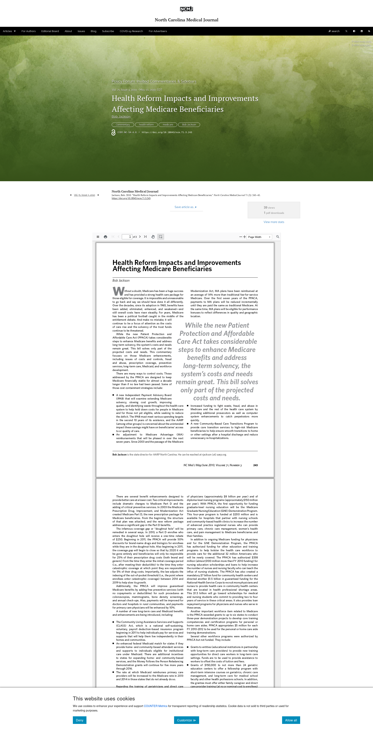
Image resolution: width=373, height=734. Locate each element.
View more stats (274, 222)
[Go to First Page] (113, 236)
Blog (93, 31)
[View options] (98, 237)
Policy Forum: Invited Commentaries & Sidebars (154, 81)
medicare (168, 124)
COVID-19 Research (131, 31)
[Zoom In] (244, 236)
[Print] (105, 237)
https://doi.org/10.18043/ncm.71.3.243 (167, 132)
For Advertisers (158, 31)
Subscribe (108, 31)
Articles (7, 31)
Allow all (292, 720)
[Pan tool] (152, 237)
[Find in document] (277, 237)
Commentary (123, 124)
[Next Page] (140, 236)
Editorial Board (50, 31)
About (68, 31)
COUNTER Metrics (155, 706)
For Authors (29, 31)
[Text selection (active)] (160, 237)
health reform (146, 124)
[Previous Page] (118, 236)
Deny (81, 720)
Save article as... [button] (185, 207)
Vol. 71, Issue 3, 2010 (124, 89)
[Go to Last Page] (145, 236)
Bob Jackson (121, 116)
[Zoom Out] (240, 236)
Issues (81, 31)
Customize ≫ (188, 720)
